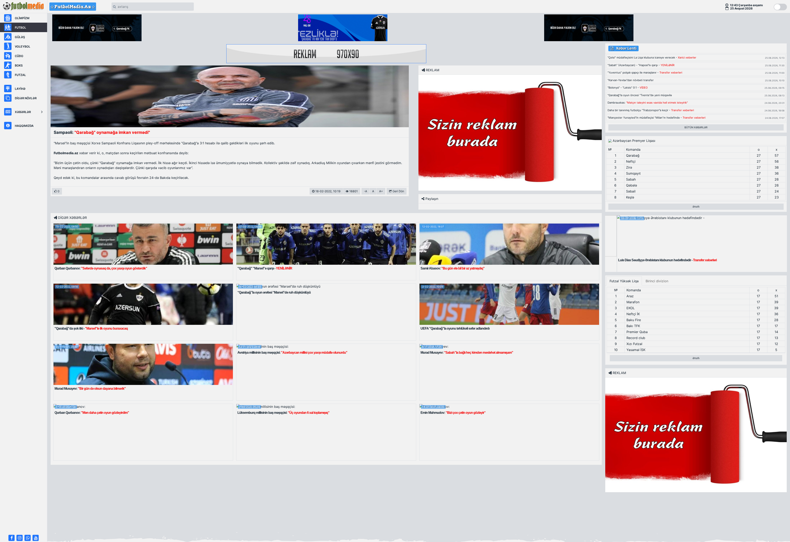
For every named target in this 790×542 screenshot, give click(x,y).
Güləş (20, 37)
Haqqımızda (24, 125)
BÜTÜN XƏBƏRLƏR (696, 127)
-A (365, 191)
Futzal (20, 75)
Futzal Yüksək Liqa (624, 281)
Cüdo (19, 56)
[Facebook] (11, 538)
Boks (19, 65)
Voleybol (22, 46)
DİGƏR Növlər (26, 98)
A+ (381, 191)
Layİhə (20, 88)
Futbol (20, 27)
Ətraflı (695, 206)
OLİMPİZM (22, 18)
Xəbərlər (23, 112)
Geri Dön (398, 191)
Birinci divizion (657, 281)
